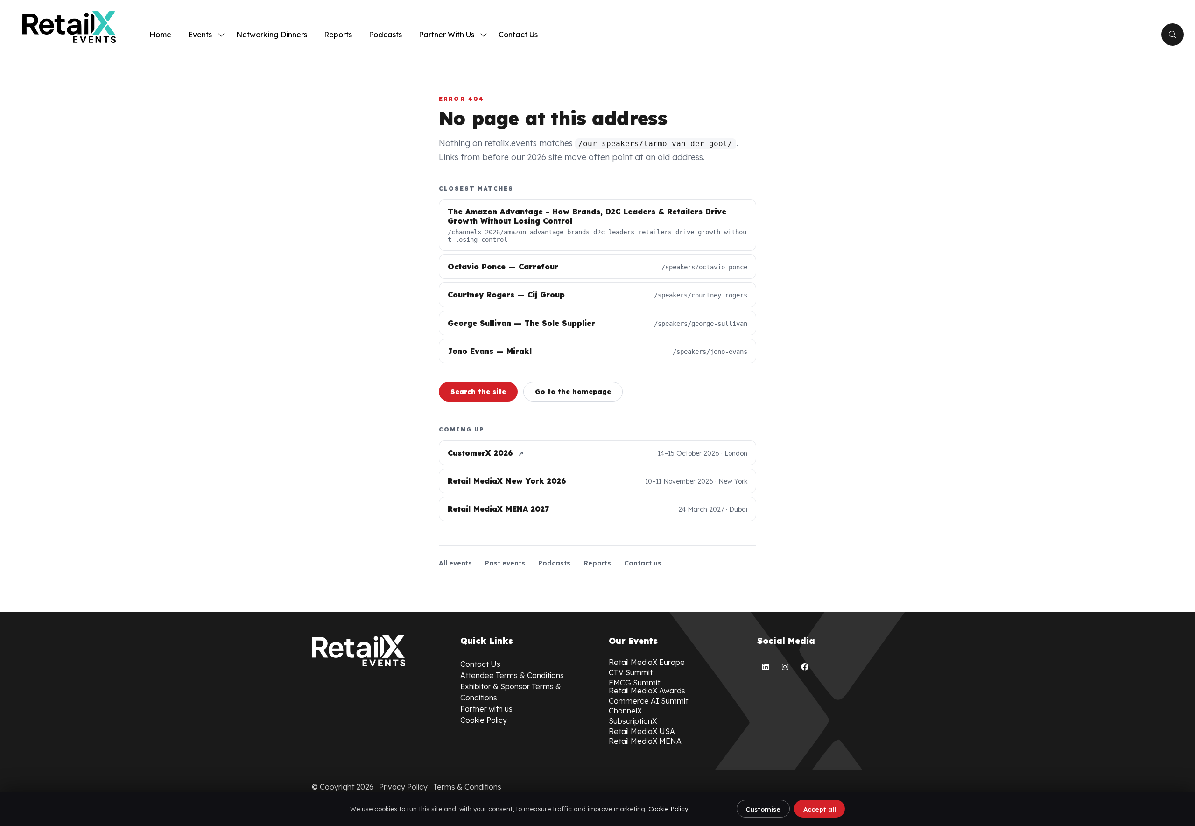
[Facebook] (804, 666)
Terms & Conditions (467, 786)
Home (160, 34)
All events (455, 563)
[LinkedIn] (765, 666)
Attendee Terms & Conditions (512, 675)
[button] (1172, 34)
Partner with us (486, 708)
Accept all (819, 809)
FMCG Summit (634, 682)
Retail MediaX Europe (647, 662)
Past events (505, 563)
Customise (762, 809)
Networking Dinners (271, 34)
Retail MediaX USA (642, 731)
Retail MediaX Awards (647, 690)
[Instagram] (785, 666)
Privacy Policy (403, 786)
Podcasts (385, 34)
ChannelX (625, 710)
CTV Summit (631, 672)
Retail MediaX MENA (645, 741)
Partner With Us (446, 34)
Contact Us (518, 34)
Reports (338, 34)
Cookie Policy (668, 808)
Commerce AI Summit (648, 701)
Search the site (478, 392)
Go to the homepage (573, 392)
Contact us (642, 563)
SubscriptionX (633, 721)
